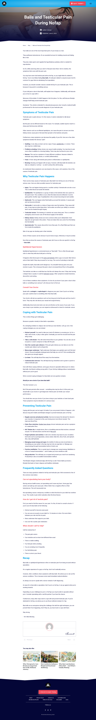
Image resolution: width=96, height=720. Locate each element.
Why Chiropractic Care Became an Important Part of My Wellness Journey (31, 661)
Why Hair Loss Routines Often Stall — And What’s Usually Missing (67, 661)
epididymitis (60, 144)
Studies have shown (45, 424)
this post (53, 431)
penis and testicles (49, 258)
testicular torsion (49, 274)
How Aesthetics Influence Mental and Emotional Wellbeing (49, 661)
